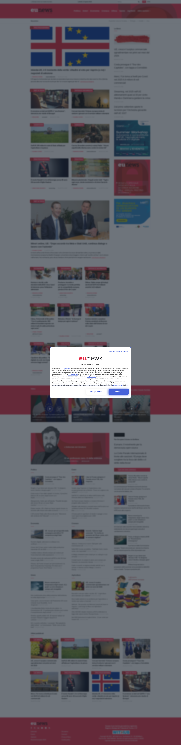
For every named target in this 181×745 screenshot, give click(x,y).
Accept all (118, 392)
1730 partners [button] (65, 369)
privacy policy (118, 385)
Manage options (96, 392)
